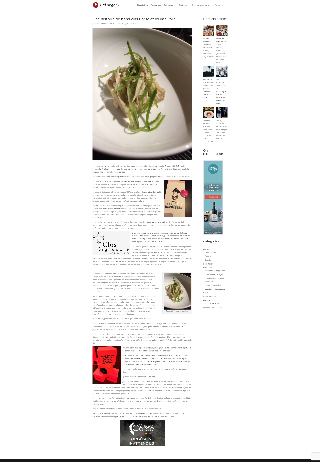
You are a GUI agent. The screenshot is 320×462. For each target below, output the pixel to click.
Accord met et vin (212, 303)
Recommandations (200, 5)
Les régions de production (215, 289)
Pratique (183, 5)
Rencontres (156, 5)
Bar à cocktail (210, 252)
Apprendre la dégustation (215, 270)
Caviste (208, 260)
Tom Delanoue (102, 23)
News (135, 23)
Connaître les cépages (214, 274)
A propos (218, 5)
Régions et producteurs (212, 307)
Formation (168, 5)
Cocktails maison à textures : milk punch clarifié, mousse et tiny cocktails (208, 48)
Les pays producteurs (213, 285)
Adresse (206, 249)
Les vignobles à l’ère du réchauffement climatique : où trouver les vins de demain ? (221, 129)
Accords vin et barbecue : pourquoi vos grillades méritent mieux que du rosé (208, 88)
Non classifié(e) (209, 296)
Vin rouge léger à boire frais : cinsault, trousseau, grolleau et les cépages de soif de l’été (221, 51)
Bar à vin (208, 256)
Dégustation (142, 5)
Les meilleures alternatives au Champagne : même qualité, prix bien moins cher (221, 91)
